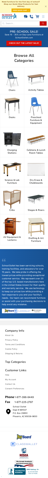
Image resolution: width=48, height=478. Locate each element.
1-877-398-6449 (24, 397)
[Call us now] (31, 17)
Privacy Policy (11, 340)
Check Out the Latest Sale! (24, 43)
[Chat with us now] (26, 17)
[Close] (45, 6)
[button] (37, 17)
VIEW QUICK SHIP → (21, 10)
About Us (9, 335)
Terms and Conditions (15, 344)
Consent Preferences (14, 388)
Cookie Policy (11, 349)
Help (7, 375)
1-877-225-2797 (24, 402)
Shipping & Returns (14, 353)
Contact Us (10, 384)
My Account (10, 379)
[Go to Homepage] (9, 16)
